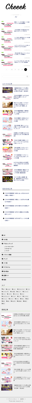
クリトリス (26, 291)
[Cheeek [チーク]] (16, 10)
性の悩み (6, 271)
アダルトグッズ (8, 243)
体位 (4, 301)
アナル (28, 289)
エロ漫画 (13, 291)
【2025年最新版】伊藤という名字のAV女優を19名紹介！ (17, 200)
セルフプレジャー (6, 296)
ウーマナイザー (9, 246)
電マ (4, 303)
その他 (5, 239)
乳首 (27, 298)
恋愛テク (6, 275)
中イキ (17, 298)
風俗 (5, 279)
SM (3, 289)
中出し (22, 298)
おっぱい (8, 289)
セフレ (22, 294)
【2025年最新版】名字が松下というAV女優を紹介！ (17, 219)
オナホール (8, 248)
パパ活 (5, 263)
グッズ (5, 259)
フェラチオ (26, 296)
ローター (11, 298)
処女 (8, 301)
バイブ (7, 250)
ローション (5, 298)
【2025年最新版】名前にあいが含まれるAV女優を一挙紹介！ (17, 194)
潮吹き (25, 301)
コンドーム (16, 294)
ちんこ (14, 289)
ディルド (14, 296)
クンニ (4, 294)
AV (4, 235)
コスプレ (10, 294)
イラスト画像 (7, 254)
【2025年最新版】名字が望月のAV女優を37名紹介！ (17, 207)
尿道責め (19, 301)
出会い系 (13, 301)
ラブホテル (7, 267)
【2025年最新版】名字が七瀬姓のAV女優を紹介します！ (17, 213)
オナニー (19, 291)
